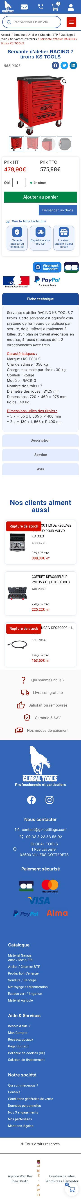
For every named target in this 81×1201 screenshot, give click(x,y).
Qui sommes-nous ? (23, 1085)
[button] (71, 22)
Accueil (6, 34)
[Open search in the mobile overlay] (31, 22)
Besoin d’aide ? (19, 1026)
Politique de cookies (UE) (26, 1053)
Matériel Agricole (20, 1000)
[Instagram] (49, 800)
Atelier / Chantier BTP (43, 34)
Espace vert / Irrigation (25, 994)
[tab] (40, 299)
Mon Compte (17, 1033)
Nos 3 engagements (23, 1112)
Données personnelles (24, 1106)
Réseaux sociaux (20, 1040)
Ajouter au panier (40, 197)
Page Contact (18, 1046)
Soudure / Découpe (22, 980)
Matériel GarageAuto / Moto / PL (20, 958)
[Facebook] (31, 800)
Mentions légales (20, 1126)
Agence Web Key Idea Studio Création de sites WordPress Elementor (43, 1178)
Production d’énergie (23, 973)
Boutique (19, 34)
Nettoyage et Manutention (28, 987)
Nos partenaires (20, 1119)
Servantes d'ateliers (23, 39)
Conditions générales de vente (30, 1099)
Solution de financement (26, 1060)
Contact (14, 1092)
